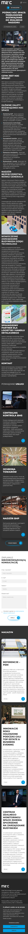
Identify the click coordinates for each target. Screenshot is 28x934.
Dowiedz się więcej (7, 918)
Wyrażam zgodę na (13, 612)
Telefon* (3, 585)
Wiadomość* (5, 593)
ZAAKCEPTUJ (14, 926)
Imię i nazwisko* (6, 570)
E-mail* (3, 578)
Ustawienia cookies (14, 922)
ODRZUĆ (14, 930)
